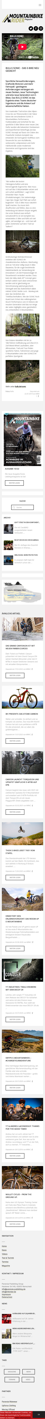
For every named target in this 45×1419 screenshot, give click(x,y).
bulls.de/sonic (20, 386)
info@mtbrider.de (9, 1292)
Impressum (6, 1294)
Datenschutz (7, 1297)
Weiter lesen (14, 483)
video (28, 1379)
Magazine (6, 1266)
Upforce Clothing (9, 1405)
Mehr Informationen (23, 1418)
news (28, 1372)
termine (12, 1379)
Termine (5, 1262)
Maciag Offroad (8, 1409)
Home (4, 1246)
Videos (4, 1254)
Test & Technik (8, 1258)
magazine (12, 1372)
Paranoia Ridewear (9, 1401)
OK (39, 1414)
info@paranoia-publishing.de (13, 1289)
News (4, 1250)
